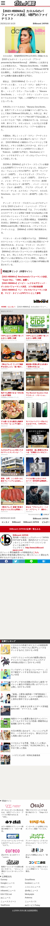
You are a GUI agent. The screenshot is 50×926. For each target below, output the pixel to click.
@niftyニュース (31, 891)
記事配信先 (7, 877)
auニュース (6, 898)
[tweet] (15, 561)
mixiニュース (6, 887)
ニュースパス (31, 901)
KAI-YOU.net (6, 894)
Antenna (28, 898)
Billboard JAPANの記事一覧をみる (25, 529)
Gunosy (4, 880)
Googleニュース (8, 883)
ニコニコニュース (32, 887)
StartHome (5, 905)
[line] (31, 561)
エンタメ (5, 522)
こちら (36, 552)
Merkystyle (29, 894)
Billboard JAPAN (40, 24)
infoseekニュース (8, 891)
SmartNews (30, 880)
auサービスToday (32, 905)
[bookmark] (44, 561)
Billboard (16, 522)
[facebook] (6, 561)
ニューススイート (8, 901)
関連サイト (7, 801)
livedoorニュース (32, 883)
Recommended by (34, 514)
